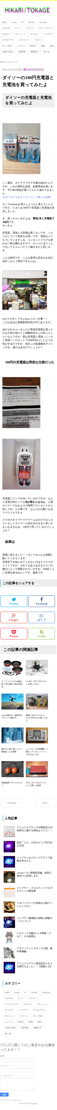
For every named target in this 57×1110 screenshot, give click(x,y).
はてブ (41, 617)
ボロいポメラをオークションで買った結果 (26, 197)
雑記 (52, 46)
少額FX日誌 (7, 51)
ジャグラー (48, 34)
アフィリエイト (46, 28)
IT (22, 22)
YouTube (6, 28)
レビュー (21, 46)
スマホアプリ (8, 40)
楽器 (43, 46)
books (14, 22)
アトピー (30, 28)
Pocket (14, 636)
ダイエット (24, 40)
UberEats (43, 22)
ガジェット (20, 34)
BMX (4, 22)
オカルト (6, 34)
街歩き (33, 46)
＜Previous (11, 803)
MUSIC (31, 22)
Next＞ (46, 803)
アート (18, 28)
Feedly (42, 636)
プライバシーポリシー (11, 1100)
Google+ (14, 620)
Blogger (33, 1103)
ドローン (38, 40)
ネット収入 (7, 46)
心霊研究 (22, 51)
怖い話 (47, 51)
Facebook (42, 603)
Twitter (13, 603)
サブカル (34, 34)
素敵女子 (35, 51)
